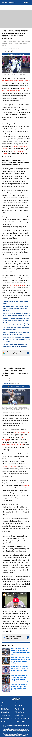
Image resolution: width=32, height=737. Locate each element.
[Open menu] (3, 2)
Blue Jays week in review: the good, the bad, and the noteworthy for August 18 (16, 319)
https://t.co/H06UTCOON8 (15, 538)
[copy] (12, 51)
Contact (3, 706)
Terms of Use (5, 715)
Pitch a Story (5, 712)
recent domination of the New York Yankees (16, 81)
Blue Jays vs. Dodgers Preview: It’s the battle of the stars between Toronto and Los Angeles (16, 339)
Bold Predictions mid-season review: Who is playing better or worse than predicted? (15, 308)
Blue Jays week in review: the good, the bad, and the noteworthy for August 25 (16, 314)
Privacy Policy (19, 712)
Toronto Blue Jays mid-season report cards (15, 302)
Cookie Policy (19, 715)
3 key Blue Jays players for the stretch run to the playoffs (16, 328)
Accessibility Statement (22, 718)
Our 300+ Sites (20, 706)
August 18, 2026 (6, 543)
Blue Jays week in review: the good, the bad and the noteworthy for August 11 (16, 324)
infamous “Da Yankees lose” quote (13, 445)
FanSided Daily (20, 709)
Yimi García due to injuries (17, 285)
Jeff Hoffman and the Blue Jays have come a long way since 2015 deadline (15, 345)
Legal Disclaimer (6, 718)
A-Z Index (4, 721)
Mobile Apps (5, 709)
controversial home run (21, 432)
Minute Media (10, 725)
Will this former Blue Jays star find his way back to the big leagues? (16, 333)
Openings (18, 703)
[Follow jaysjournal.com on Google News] (28, 353)
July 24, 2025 (24, 227)
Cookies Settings (20, 721)
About (3, 703)
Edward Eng (7, 48)
